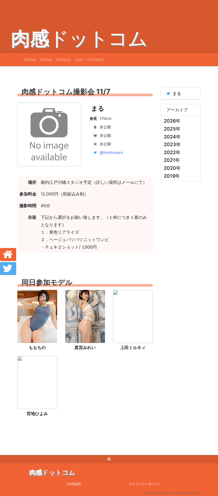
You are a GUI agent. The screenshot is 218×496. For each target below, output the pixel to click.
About (46, 59)
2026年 (172, 121)
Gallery (63, 59)
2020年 (172, 168)
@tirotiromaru (111, 152)
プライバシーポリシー (145, 484)
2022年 (172, 152)
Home (30, 59)
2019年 (172, 176)
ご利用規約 (73, 484)
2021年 (172, 160)
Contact (95, 59)
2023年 (172, 144)
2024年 (172, 137)
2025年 (172, 129)
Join (79, 59)
